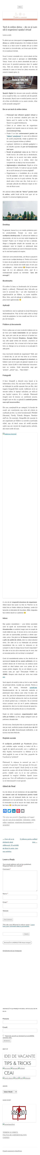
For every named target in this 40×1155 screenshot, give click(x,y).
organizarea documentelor (23, 822)
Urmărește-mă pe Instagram (12, 951)
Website (5, 911)
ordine (5, 822)
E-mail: (5, 1027)
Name (5, 894)
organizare (10, 822)
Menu (20, 7)
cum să (5, 820)
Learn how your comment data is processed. (19, 925)
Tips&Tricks (23, 817)
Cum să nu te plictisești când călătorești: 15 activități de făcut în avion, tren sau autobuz (11, 845)
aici (4, 677)
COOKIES (6, 1137)
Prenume (6, 1019)
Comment (7, 869)
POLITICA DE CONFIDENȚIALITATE (15, 1135)
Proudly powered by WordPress (12, 1151)
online (33, 820)
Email (5, 902)
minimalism (26, 820)
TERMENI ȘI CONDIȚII (10, 1132)
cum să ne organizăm (15, 820)
